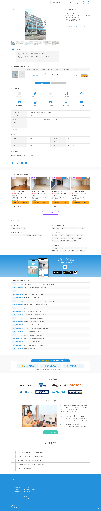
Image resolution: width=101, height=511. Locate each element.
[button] (99, 509)
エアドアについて (16, 485)
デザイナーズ (62, 235)
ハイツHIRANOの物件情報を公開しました (33, 325)
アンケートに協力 (27, 491)
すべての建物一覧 (16, 487)
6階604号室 (28, 74)
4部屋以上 (82, 250)
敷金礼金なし (64, 228)
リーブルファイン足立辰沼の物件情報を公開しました (36, 328)
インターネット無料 (73, 228)
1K (82, 248)
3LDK (77, 250)
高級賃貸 (79, 238)
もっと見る (37, 60)
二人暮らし (61, 248)
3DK (73, 250)
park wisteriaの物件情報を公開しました (33, 308)
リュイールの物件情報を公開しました (32, 331)
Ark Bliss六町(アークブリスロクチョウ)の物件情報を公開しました (39, 284)
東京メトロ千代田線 (68, 21)
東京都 (65, 15)
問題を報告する (53, 369)
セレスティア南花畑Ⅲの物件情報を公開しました (35, 338)
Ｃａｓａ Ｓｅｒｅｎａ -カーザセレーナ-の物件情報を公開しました (40, 301)
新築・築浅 (54, 235)
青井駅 (74, 19)
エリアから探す (16, 489)
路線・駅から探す (16, 491)
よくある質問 (26, 485)
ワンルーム (77, 248)
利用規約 (25, 496)
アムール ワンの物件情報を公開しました (33, 335)
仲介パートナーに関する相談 (29, 489)
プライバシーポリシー (28, 498)
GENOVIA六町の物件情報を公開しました (33, 318)
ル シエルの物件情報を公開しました (32, 311)
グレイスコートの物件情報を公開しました (33, 294)
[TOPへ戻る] (17, 2)
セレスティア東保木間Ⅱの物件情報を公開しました (35, 304)
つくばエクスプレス (68, 17)
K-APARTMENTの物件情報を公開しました (33, 345)
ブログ (14, 494)
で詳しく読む (53, 432)
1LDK (52, 74)
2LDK (65, 250)
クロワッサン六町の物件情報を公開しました (34, 321)
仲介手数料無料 (55, 228)
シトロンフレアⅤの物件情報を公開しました (34, 342)
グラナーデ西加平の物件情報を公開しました (34, 291)
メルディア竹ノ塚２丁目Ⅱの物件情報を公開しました (36, 314)
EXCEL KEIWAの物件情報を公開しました (33, 297)
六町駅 (74, 17)
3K (69, 250)
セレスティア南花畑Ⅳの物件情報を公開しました (35, 287)
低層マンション (55, 238)
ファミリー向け (69, 248)
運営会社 (25, 494)
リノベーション (55, 240)
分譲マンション (80, 235)
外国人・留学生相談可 (71, 240)
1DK (86, 248)
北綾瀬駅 (75, 21)
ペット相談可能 (72, 238)
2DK (61, 250)
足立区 (68, 15)
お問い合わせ (26, 487)
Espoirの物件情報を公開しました (31, 348)
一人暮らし (54, 248)
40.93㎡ (57, 74)
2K (57, 250)
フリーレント (82, 228)
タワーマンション (70, 235)
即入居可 (63, 240)
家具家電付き (64, 238)
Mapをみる (88, 15)
